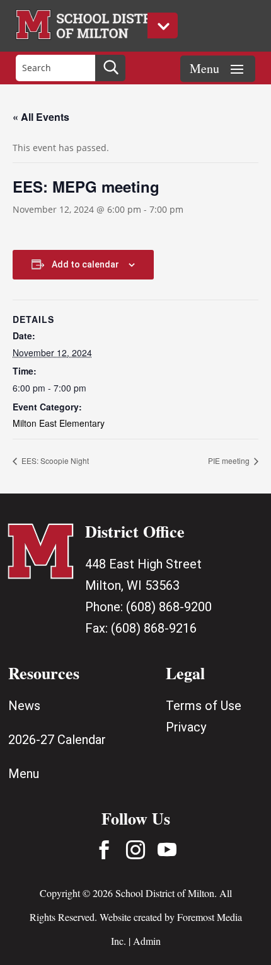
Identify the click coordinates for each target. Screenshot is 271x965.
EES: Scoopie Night (54, 460)
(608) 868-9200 (169, 606)
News (24, 705)
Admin (147, 940)
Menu (23, 773)
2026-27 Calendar (57, 739)
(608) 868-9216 (154, 628)
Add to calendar (85, 264)
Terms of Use (203, 705)
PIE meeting (229, 460)
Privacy (186, 727)
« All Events (41, 117)
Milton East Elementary (59, 423)
